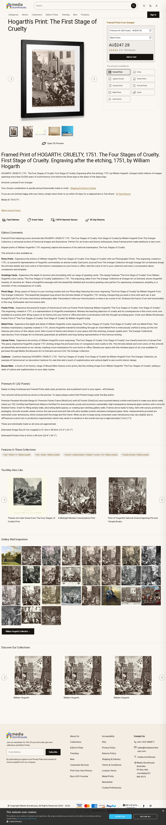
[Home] (18, 6)
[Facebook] (144, 807)
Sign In (153, 15)
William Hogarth (24, 455)
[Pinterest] (150, 807)
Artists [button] (25, 14)
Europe (68, 455)
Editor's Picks (52, 14)
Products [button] (85, 14)
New (75, 14)
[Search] (133, 5)
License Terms (109, 770)
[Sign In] (156, 6)
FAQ (104, 742)
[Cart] (150, 6)
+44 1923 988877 (146, 742)
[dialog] (83, 816)
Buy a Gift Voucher (79, 776)
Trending (66, 14)
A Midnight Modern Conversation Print (76, 518)
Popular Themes (129, 455)
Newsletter (107, 782)
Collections (37, 14)
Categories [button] (13, 14)
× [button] (163, 811)
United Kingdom (78, 455)
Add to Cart (131, 57)
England (89, 455)
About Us (74, 736)
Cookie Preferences (111, 787)
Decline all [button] (145, 816)
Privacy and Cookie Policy (27, 818)
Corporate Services (79, 765)
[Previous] (11, 79)
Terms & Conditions (111, 765)
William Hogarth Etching (11, 210)
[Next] (94, 79)
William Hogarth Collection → (18, 631)
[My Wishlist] (144, 6)
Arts (5, 455)
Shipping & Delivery (111, 759)
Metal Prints (108, 776)
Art (103, 455)
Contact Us (139, 736)
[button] (55, 821)
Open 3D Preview (55, 143)
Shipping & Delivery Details (83, 188)
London (97, 455)
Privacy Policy (108, 747)
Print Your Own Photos (81, 770)
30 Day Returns (123, 194)
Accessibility (108, 736)
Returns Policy (109, 753)
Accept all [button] (120, 816)
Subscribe (53, 752)
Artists (11, 455)
